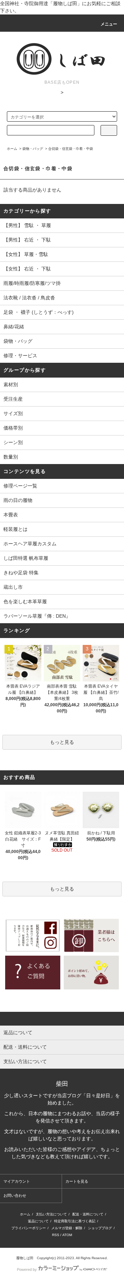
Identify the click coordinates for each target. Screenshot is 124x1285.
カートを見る (76, 1181)
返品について (38, 1221)
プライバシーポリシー (28, 1228)
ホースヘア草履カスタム (29, 543)
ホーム (12, 149)
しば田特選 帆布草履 (25, 558)
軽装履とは (15, 529)
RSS (55, 1235)
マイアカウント (16, 1181)
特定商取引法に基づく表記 (74, 1221)
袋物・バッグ (32, 149)
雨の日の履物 (17, 500)
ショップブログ (100, 1228)
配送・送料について (87, 1214)
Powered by (27, 1269)
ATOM (67, 1235)
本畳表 (10, 514)
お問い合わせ (14, 1195)
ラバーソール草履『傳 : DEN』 (37, 616)
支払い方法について (51, 1214)
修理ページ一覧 (20, 486)
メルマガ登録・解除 (66, 1228)
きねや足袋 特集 (21, 572)
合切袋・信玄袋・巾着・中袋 (70, 149)
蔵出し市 (13, 587)
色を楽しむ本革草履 (25, 601)
